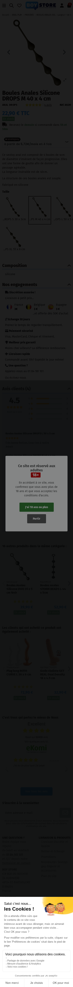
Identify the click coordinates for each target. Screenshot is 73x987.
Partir (36, 518)
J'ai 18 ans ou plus (36, 507)
